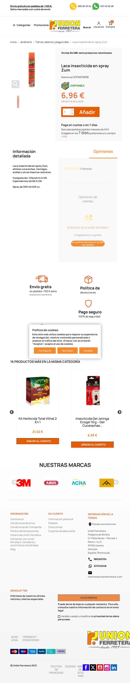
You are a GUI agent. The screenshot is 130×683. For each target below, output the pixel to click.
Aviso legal (14, 638)
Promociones (42, 25)
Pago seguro (90, 311)
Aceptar (88, 350)
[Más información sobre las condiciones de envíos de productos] (41, 279)
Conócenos (17, 519)
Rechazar (67, 350)
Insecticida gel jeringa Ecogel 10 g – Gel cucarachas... (92, 422)
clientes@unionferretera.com (105, 576)
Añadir (86, 112)
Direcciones (55, 527)
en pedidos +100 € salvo (43, 291)
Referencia (66, 77)
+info (64, 136)
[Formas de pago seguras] (38, 651)
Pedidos (53, 523)
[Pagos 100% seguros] (88, 303)
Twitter (93, 665)
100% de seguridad (89, 316)
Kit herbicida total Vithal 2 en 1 (38, 420)
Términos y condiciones (30, 638)
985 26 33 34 (84, 6)
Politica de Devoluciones (24, 531)
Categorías (23, 25)
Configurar (45, 350)
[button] (14, 482)
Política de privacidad (56, 669)
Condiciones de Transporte (26, 527)
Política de (90, 288)
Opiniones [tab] (103, 151)
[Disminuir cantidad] (72, 113)
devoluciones (88, 292)
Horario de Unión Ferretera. (26, 535)
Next (118, 411)
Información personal (60, 519)
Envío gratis (41, 286)
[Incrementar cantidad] (72, 110)
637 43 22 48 (106, 6)
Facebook (86, 665)
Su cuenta (55, 513)
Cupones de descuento (61, 531)
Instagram (107, 665)
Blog (12, 549)
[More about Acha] (79, 482)
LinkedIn (114, 665)
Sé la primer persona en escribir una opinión (87, 243)
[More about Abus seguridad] (51, 482)
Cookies (70, 666)
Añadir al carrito (38, 441)
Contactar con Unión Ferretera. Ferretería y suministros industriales (24, 542)
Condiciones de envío (22, 523)
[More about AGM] (107, 482)
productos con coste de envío (41, 295)
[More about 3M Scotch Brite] (23, 482)
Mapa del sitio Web (80, 671)
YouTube (100, 665)
